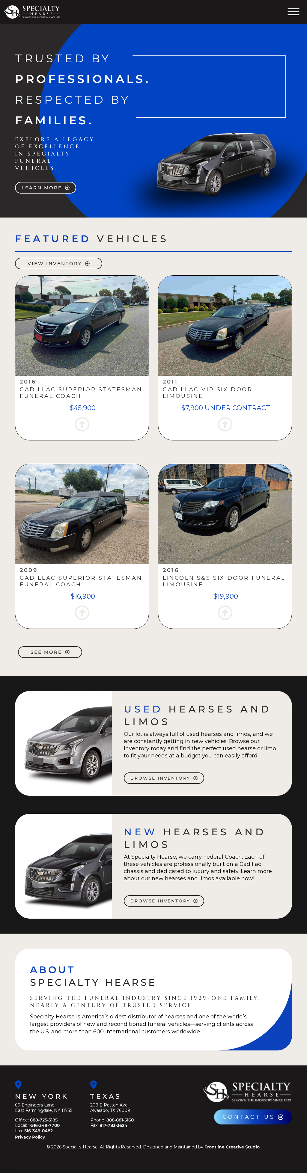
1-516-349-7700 (44, 1125)
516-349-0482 (38, 1130)
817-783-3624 (113, 1125)
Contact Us (249, 1117)
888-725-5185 (44, 1120)
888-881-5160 (120, 1120)
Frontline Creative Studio (232, 1147)
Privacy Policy (30, 1137)
